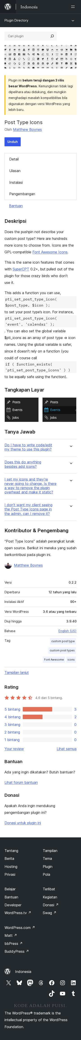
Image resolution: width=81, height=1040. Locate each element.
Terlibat (49, 889)
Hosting (10, 866)
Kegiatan (50, 897)
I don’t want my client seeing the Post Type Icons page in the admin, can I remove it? (28, 509)
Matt (10, 935)
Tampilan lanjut (16, 672)
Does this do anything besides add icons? (22, 464)
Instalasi (16, 182)
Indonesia (23, 971)
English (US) (67, 631)
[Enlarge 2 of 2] (70, 403)
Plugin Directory (16, 20)
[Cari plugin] (52, 36)
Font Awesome (54, 659)
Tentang (11, 850)
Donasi (51, 905)
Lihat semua (66, 749)
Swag (49, 913)
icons (71, 659)
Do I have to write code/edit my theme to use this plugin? (28, 447)
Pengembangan (22, 194)
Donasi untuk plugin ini (22, 823)
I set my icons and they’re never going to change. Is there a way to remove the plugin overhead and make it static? (30, 486)
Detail (14, 159)
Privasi (9, 874)
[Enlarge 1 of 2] (32, 403)
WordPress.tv (17, 913)
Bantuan (16, 206)
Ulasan (14, 171)
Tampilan (50, 850)
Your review (14, 749)
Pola (46, 874)
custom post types (62, 650)
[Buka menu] (74, 6)
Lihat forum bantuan (21, 782)
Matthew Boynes (27, 129)
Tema (47, 858)
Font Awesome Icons (50, 252)
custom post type (63, 641)
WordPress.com (19, 927)
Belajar (10, 889)
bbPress (13, 943)
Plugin (47, 866)
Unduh (12, 142)
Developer (12, 905)
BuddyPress (16, 951)
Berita (9, 858)
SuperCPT (21, 269)
